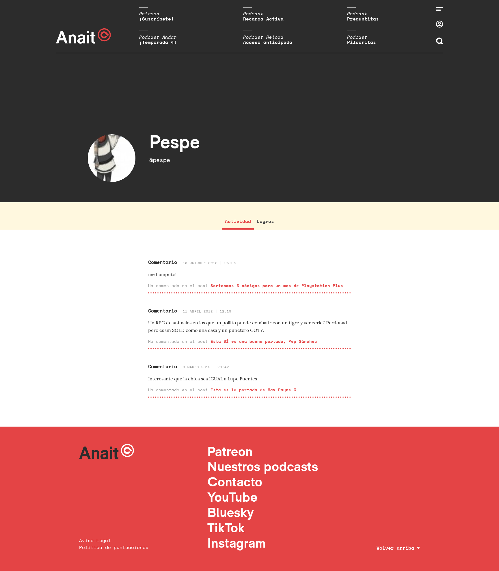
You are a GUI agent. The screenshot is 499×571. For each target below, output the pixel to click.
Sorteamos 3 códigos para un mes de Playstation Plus (277, 285)
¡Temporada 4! (158, 42)
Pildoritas (361, 42)
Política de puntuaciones (113, 547)
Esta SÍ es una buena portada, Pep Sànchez (264, 341)
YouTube (232, 497)
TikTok (226, 527)
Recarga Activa (263, 18)
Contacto (234, 482)
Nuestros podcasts (262, 466)
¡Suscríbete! (156, 18)
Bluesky (230, 512)
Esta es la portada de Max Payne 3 (253, 390)
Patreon (230, 451)
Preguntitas (363, 18)
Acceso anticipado (267, 42)
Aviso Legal (95, 540)
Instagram (236, 543)
